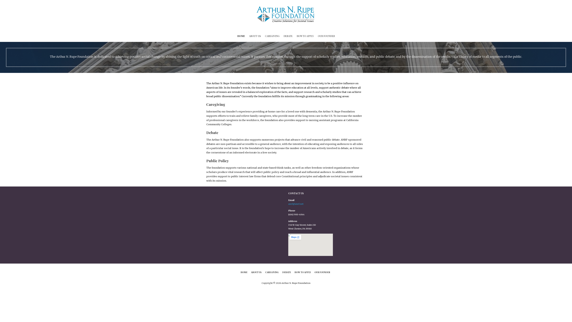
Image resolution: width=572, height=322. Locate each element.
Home (241, 36)
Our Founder (326, 36)
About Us (255, 36)
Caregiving (272, 36)
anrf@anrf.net (295, 204)
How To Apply (305, 36)
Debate (288, 36)
